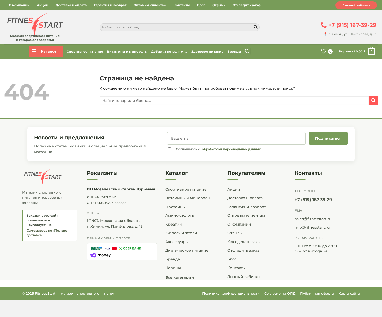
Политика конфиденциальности (231, 293)
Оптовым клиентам (150, 5)
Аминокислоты (180, 215)
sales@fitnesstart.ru (313, 218)
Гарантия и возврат (110, 5)
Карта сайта (349, 293)
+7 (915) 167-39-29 (313, 199)
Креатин (173, 224)
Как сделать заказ (244, 241)
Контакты (182, 5)
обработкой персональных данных (231, 149)
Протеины (175, 206)
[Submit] (256, 27)
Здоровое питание (207, 51)
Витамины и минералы (127, 51)
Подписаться (328, 138)
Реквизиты (102, 173)
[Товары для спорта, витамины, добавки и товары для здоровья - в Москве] (34, 25)
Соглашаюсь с (218, 149)
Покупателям (246, 173)
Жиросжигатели (181, 233)
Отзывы (218, 5)
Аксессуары (176, 241)
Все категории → (182, 277)
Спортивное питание (85, 51)
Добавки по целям (169, 51)
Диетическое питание (186, 250)
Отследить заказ (247, 5)
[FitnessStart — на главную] (49, 177)
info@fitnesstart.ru (312, 227)
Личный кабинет (356, 5)
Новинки (174, 267)
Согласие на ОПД (279, 293)
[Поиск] (247, 51)
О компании (19, 5)
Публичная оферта (317, 293)
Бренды (234, 51)
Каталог (176, 173)
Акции (42, 5)
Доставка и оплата (71, 5)
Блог (201, 5)
